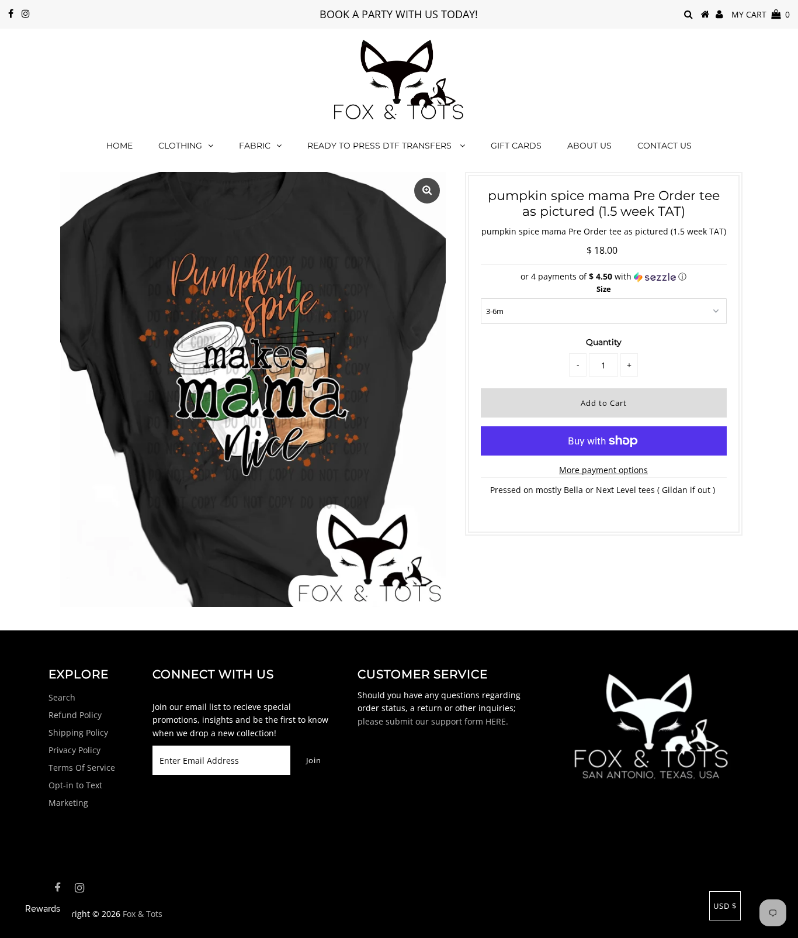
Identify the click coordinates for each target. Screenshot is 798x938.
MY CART (760, 14)
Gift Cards (516, 145)
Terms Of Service (81, 767)
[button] (604, 276)
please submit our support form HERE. (433, 721)
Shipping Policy (78, 732)
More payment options (603, 469)
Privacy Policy (74, 750)
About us (589, 145)
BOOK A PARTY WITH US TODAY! (399, 14)
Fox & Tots (142, 913)
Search (61, 697)
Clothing (180, 145)
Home (119, 145)
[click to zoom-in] (427, 191)
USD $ (725, 906)
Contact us (664, 145)
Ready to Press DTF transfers (380, 145)
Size (603, 289)
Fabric (254, 145)
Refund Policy (75, 714)
